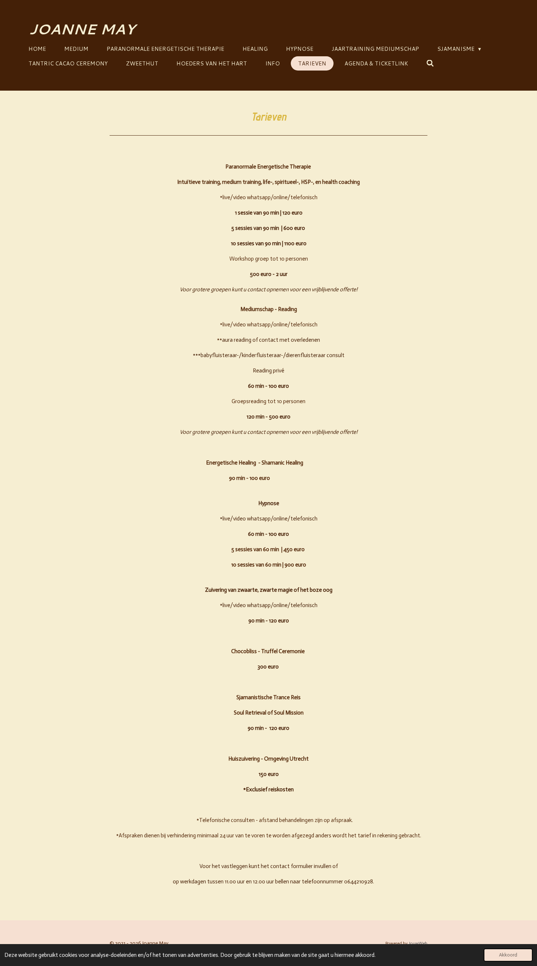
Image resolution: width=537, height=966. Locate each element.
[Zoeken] (430, 63)
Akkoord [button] (508, 955)
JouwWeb (418, 943)
